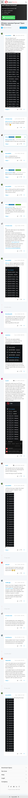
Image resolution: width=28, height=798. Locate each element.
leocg (6, 137)
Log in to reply (23, 27)
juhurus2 (7, 564)
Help (2, 774)
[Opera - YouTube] (13, 786)
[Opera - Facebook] (9, 786)
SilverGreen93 (8, 314)
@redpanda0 (8, 697)
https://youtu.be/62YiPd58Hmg (12, 248)
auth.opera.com (9, 588)
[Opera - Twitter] (11, 786)
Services (4, 771)
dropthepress (8, 637)
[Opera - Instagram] (19, 786)
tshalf (6, 465)
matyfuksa (7, 335)
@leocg (7, 156)
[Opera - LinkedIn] (16, 786)
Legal (3, 778)
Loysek (7, 380)
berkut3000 (8, 35)
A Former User (8, 118)
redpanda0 (8, 660)
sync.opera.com (15, 242)
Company (4, 781)
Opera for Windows (7, 27)
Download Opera (9, 17)
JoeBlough (7, 582)
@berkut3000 (8, 121)
